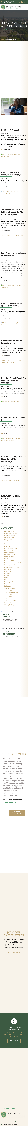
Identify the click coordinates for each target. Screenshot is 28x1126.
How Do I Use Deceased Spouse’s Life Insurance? (11, 304)
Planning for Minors (10, 582)
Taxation (6, 599)
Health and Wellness (10, 561)
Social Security (8, 590)
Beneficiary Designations (12, 533)
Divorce (6, 544)
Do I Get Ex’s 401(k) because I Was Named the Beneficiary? (13, 459)
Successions (8, 594)
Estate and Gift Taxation (11, 548)
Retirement (7, 586)
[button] (25, 7)
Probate (6, 584)
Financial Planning (9, 554)
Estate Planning (9, 552)
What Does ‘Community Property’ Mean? (11, 342)
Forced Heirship (9, 557)
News (6, 578)
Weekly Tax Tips (9, 605)
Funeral (6, 559)
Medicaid (7, 573)
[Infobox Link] (14, 615)
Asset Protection (9, 531)
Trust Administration (10, 601)
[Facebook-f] (20, 2)
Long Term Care (9, 571)
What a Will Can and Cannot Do (13, 418)
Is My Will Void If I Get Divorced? (10, 497)
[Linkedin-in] (22, 2)
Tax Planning (8, 596)
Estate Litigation (9, 550)
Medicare (7, 575)
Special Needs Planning (11, 592)
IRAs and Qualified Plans (11, 567)
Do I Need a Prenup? (10, 129)
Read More (7, 150)
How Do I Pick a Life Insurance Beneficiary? (11, 173)
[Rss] (24, 2)
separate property (9, 588)
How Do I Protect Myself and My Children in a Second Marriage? (13, 380)
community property (10, 542)
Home (2, 40)
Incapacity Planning (10, 565)
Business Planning (9, 536)
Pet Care (6, 580)
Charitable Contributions (11, 538)
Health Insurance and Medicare (13, 563)
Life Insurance (8, 569)
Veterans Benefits (9, 603)
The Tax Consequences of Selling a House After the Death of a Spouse (12, 212)
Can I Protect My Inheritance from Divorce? (13, 254)
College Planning (9, 540)
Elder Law (7, 546)
